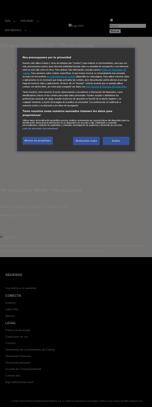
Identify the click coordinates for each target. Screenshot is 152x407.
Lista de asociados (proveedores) (40, 128)
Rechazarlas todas (86, 141)
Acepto (116, 141)
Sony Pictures (92, 86)
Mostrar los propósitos (38, 140)
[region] (76, 100)
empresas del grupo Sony (114, 86)
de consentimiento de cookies (61, 76)
